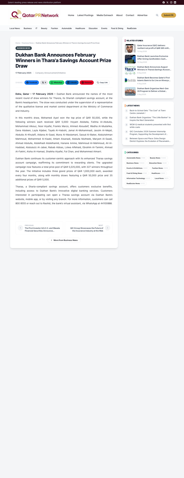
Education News (158, 163)
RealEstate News (136, 183)
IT (36, 28)
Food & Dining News (137, 173)
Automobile (67, 28)
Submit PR (168, 15)
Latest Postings (85, 15)
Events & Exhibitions (137, 168)
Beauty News (158, 158)
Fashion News (160, 168)
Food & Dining (117, 28)
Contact (130, 15)
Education (93, 28)
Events (104, 28)
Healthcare (80, 28)
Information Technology (138, 178)
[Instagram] (171, 2)
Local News (15, 28)
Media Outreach (105, 15)
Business (28, 28)
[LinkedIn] (175, 2)
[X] (167, 2)
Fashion (54, 28)
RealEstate (131, 28)
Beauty (44, 28)
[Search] (157, 15)
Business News (28, 43)
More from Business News (66, 240)
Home (71, 15)
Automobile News (136, 158)
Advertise (142, 15)
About (119, 15)
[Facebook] (164, 2)
